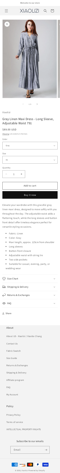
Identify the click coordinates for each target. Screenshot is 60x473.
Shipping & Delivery (16, 372)
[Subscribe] (45, 450)
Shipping (5, 134)
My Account (12, 394)
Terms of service (14, 422)
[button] (6, 10)
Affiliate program (15, 380)
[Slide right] (37, 104)
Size (4, 153)
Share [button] (9, 313)
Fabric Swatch (13, 350)
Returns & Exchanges (17, 365)
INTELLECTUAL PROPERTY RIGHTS (23, 429)
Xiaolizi (25, 470)
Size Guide (11, 358)
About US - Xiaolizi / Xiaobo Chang (24, 336)
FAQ (8, 387)
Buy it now (30, 194)
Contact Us (12, 343)
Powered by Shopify (36, 470)
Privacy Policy (13, 414)
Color (4, 139)
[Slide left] (23, 104)
